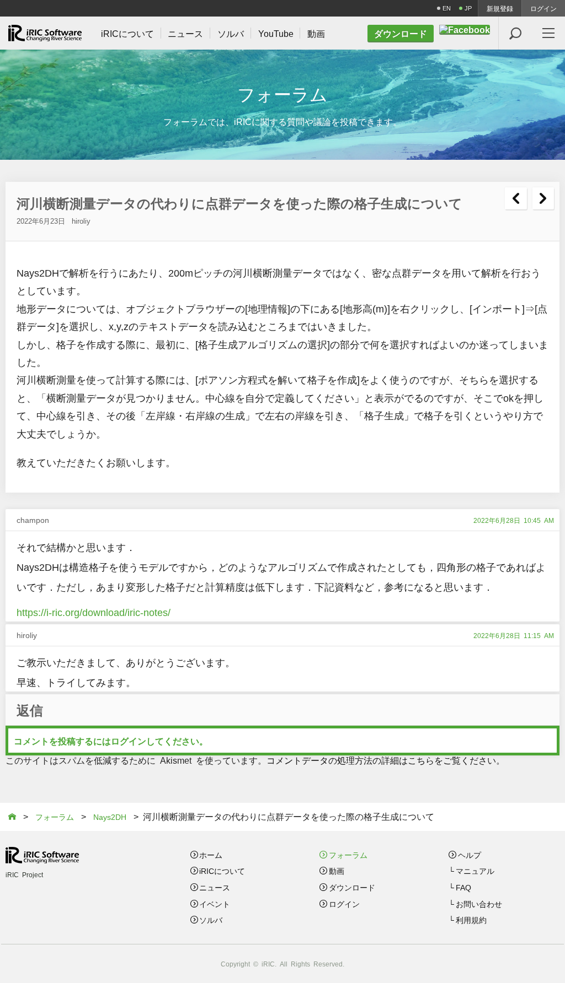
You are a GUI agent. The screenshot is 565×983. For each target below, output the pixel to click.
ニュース (214, 887)
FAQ (463, 887)
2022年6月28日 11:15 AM (513, 635)
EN (447, 8)
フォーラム (348, 854)
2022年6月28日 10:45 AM (513, 520)
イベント (214, 904)
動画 (336, 870)
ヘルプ (469, 854)
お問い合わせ (479, 904)
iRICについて (222, 870)
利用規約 (471, 919)
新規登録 (500, 8)
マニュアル (475, 870)
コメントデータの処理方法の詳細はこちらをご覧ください (381, 759)
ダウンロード (352, 887)
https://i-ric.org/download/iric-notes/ (93, 612)
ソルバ (210, 919)
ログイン (543, 8)
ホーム (210, 854)
